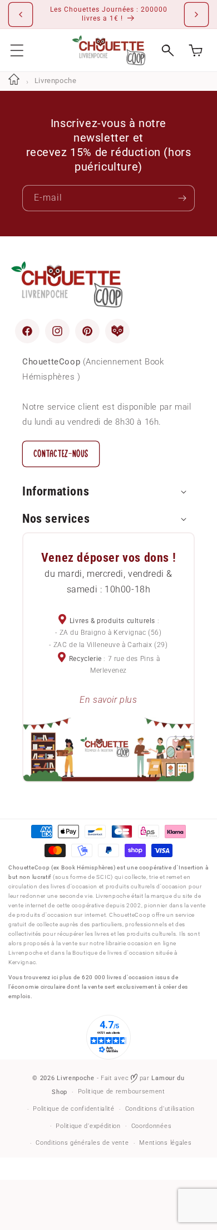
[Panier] (196, 50)
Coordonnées (151, 1126)
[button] (17, 50)
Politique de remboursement (121, 1091)
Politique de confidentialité (74, 1108)
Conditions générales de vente (82, 1142)
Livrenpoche (76, 1078)
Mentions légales (165, 1142)
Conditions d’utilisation (160, 1108)
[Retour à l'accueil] (13, 80)
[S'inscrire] (182, 198)
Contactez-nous (60, 454)
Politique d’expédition (88, 1126)
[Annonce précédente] (20, 14)
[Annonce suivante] (196, 14)
